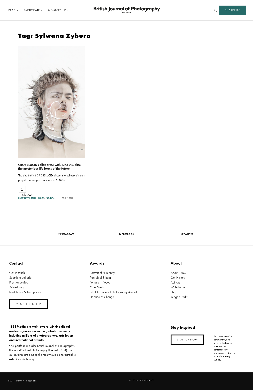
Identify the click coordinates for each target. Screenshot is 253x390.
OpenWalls (97, 287)
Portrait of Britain (100, 277)
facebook (127, 234)
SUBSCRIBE (232, 10)
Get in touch (17, 273)
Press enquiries (18, 282)
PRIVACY (20, 380)
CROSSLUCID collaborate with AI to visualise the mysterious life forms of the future (49, 167)
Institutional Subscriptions (25, 292)
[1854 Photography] (126, 10)
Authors (175, 282)
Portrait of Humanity (102, 273)
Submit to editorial (20, 277)
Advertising (16, 287)
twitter (188, 234)
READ (12, 10)
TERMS (10, 380)
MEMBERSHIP (57, 10)
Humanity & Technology (31, 198)
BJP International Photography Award (113, 292)
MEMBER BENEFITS (29, 304)
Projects (50, 198)
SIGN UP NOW (187, 339)
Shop (174, 292)
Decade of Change (102, 297)
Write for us (178, 287)
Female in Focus (100, 282)
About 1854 (178, 273)
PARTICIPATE (32, 10)
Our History (178, 277)
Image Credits (179, 297)
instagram (67, 234)
